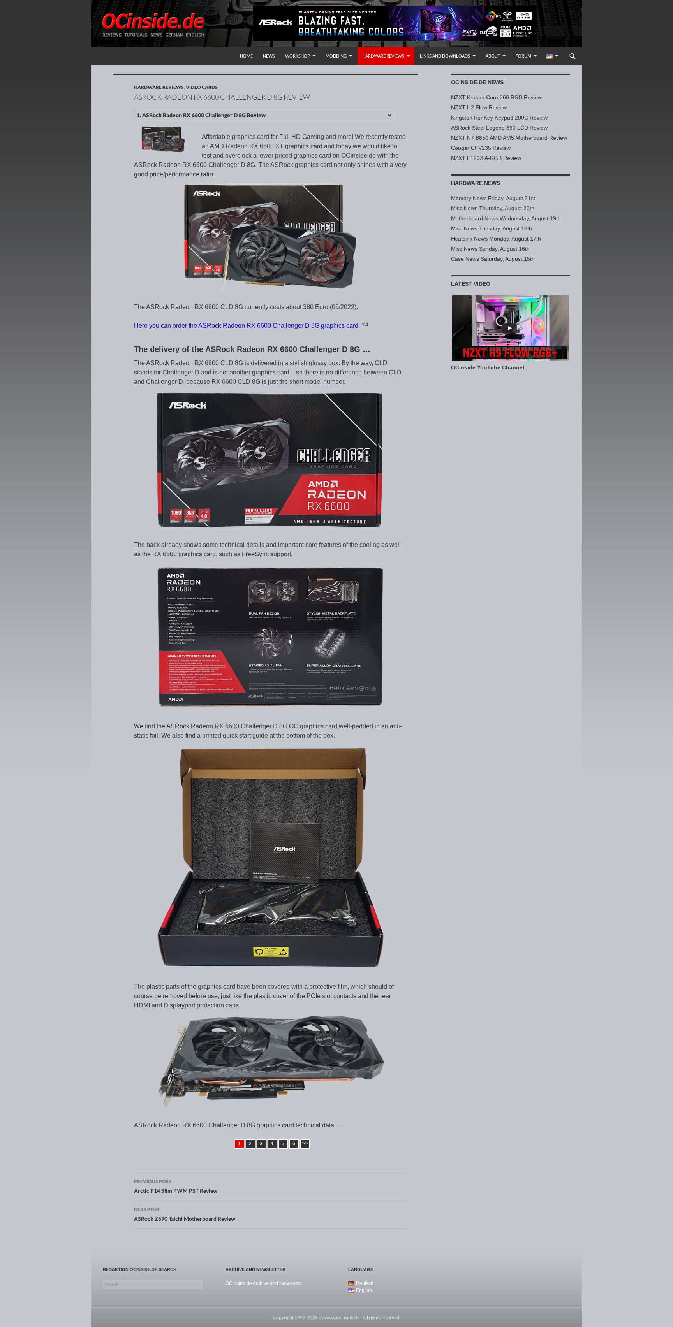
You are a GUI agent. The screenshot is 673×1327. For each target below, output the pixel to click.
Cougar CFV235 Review (481, 148)
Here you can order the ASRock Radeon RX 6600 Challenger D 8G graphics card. (247, 325)
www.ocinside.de (341, 1317)
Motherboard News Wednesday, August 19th (506, 218)
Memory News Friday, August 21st (493, 198)
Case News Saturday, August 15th (493, 259)
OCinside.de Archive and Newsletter (264, 1283)
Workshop (297, 55)
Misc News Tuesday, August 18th (491, 228)
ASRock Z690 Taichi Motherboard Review (184, 1214)
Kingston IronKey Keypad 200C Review (499, 117)
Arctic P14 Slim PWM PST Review (175, 1186)
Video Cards (202, 87)
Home (246, 55)
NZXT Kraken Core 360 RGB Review (496, 97)
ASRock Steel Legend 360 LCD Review (499, 128)
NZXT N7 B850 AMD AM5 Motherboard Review (509, 138)
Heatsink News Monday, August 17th (496, 239)
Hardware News (475, 183)
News (269, 55)
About (493, 55)
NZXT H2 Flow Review (479, 107)
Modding (336, 55)
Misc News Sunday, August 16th (490, 249)
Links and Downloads (445, 55)
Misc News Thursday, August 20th (492, 208)
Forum (523, 55)
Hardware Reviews (383, 55)
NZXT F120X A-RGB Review (486, 158)
